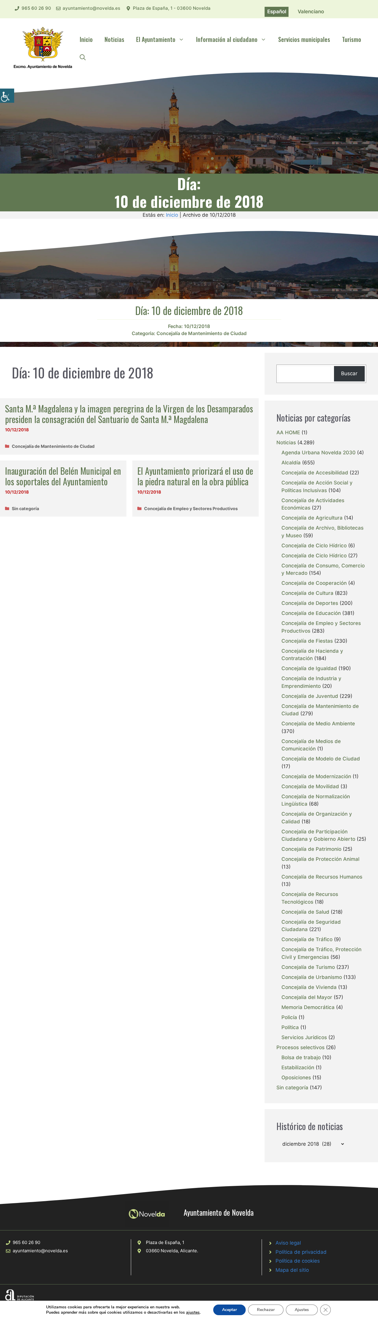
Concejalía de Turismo (308, 967)
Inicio (86, 39)
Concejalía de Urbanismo (311, 977)
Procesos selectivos (300, 1047)
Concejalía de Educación (311, 613)
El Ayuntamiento (155, 39)
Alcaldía (291, 463)
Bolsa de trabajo (301, 1057)
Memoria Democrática (308, 1007)
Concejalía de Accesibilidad (314, 473)
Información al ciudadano (227, 39)
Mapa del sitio (292, 1270)
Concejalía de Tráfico (307, 939)
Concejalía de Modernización (316, 776)
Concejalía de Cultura (307, 593)
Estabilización (297, 1067)
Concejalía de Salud (305, 912)
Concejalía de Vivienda (309, 987)
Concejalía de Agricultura (312, 518)
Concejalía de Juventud (309, 696)
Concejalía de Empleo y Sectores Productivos (191, 508)
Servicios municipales (304, 39)
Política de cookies (298, 1261)
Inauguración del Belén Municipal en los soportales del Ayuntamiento (63, 476)
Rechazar (266, 1310)
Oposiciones (296, 1077)
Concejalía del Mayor (306, 997)
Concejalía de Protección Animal (320, 859)
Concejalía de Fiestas (307, 641)
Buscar (349, 373)
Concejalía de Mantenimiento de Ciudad (202, 333)
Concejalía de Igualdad (309, 668)
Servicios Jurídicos (304, 1037)
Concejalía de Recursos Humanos (321, 877)
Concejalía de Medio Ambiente (318, 724)
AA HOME (288, 432)
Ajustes (302, 1310)
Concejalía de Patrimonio (311, 849)
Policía (289, 1017)
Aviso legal (288, 1243)
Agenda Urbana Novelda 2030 (318, 453)
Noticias (114, 39)
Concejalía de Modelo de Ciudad (320, 759)
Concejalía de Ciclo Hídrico (314, 546)
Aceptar (229, 1310)
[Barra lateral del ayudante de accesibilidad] (7, 96)
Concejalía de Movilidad (310, 786)
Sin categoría (25, 508)
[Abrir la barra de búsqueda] (83, 57)
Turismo (351, 39)
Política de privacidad (301, 1252)
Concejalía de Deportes (309, 603)
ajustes (193, 1312)
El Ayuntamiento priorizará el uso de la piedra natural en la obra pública (195, 476)
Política (290, 1027)
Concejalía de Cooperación (314, 583)
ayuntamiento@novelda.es (91, 8)
